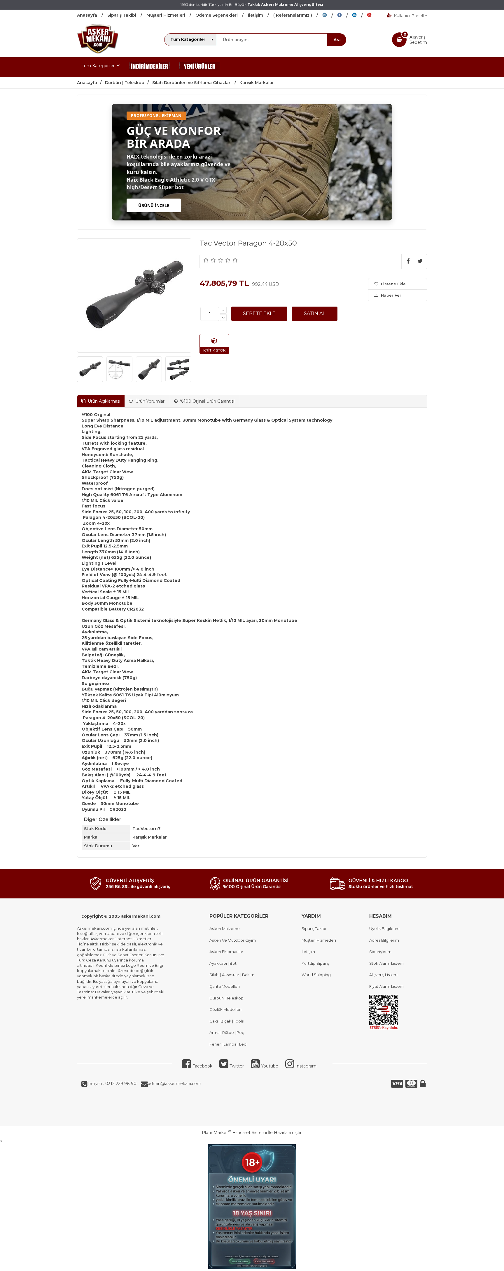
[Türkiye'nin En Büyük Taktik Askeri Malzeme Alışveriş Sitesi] (97, 52)
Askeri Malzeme (224, 928)
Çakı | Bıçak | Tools (226, 1021)
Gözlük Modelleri (225, 1009)
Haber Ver (391, 295)
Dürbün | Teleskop (226, 998)
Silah (214, 974)
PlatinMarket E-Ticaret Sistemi (234, 1132)
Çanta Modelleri (224, 986)
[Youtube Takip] (373, 16)
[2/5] (209, 260)
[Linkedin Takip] (359, 16)
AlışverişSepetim (418, 39)
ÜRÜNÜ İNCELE (153, 205)
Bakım (247, 974)
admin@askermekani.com (174, 1083)
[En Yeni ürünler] (200, 67)
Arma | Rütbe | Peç (226, 1032)
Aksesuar (230, 974)
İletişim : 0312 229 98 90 (112, 1083)
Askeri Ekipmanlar (226, 951)
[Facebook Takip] (344, 16)
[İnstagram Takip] (329, 16)
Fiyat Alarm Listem (386, 986)
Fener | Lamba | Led (227, 1044)
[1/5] (206, 260)
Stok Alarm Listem (386, 963)
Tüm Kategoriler (98, 65)
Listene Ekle (393, 283)
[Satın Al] (314, 314)
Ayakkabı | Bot (223, 963)
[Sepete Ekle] (259, 314)
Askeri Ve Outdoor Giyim (232, 940)
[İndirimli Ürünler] (150, 67)
